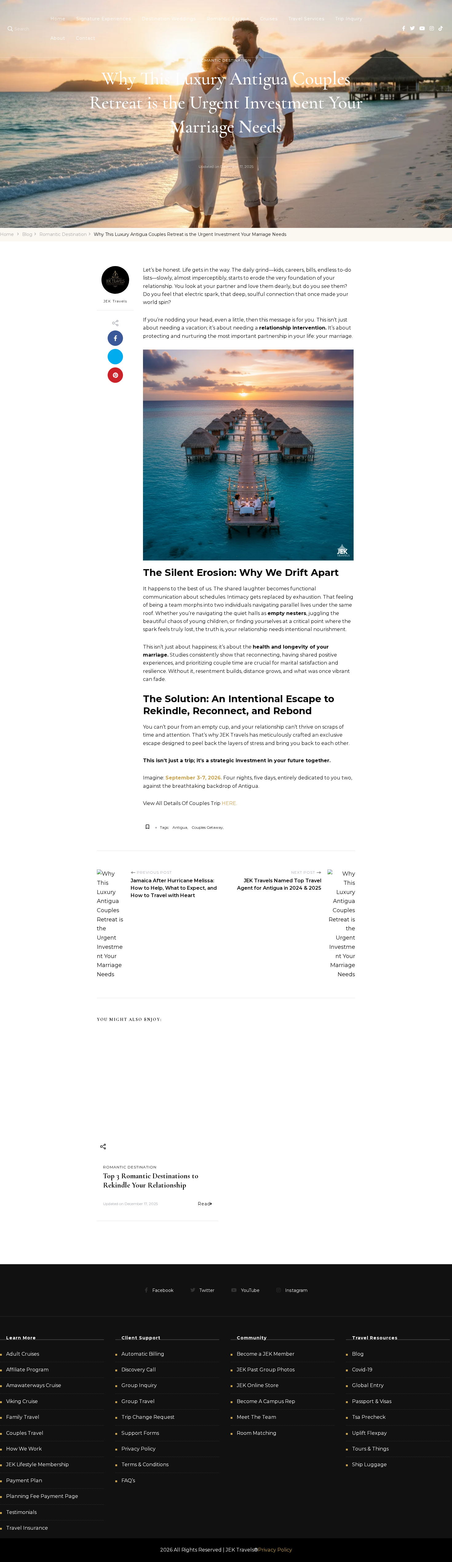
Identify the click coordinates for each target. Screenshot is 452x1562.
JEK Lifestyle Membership (37, 1464)
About (57, 38)
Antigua (179, 827)
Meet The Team (256, 1417)
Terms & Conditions (145, 1464)
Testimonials (21, 1512)
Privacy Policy (138, 1449)
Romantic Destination (224, 60)
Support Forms (140, 1433)
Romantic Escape (228, 19)
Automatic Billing (142, 1354)
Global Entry (368, 1385)
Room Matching (256, 1433)
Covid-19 (362, 1370)
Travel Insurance (27, 1528)
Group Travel (138, 1401)
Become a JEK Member (266, 1354)
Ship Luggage (369, 1464)
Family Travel (22, 1417)
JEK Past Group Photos (266, 1370)
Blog (358, 1354)
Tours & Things (370, 1449)
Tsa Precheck (369, 1417)
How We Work (24, 1449)
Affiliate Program (27, 1370)
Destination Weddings (169, 19)
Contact (85, 38)
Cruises (269, 19)
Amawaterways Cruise (33, 1385)
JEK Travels (115, 301)
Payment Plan (24, 1480)
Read (204, 1204)
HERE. (228, 803)
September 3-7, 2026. (193, 778)
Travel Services (306, 19)
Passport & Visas (371, 1401)
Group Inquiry (139, 1385)
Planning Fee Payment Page (42, 1496)
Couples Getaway (207, 827)
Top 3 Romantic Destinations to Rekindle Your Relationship (150, 1181)
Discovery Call (138, 1370)
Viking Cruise (22, 1401)
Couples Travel (24, 1433)
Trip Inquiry (349, 19)
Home (57, 19)
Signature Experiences (103, 19)
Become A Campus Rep (266, 1401)
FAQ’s (128, 1480)
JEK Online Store (258, 1385)
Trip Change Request (148, 1417)
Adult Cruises (22, 1354)
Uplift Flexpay (369, 1433)
